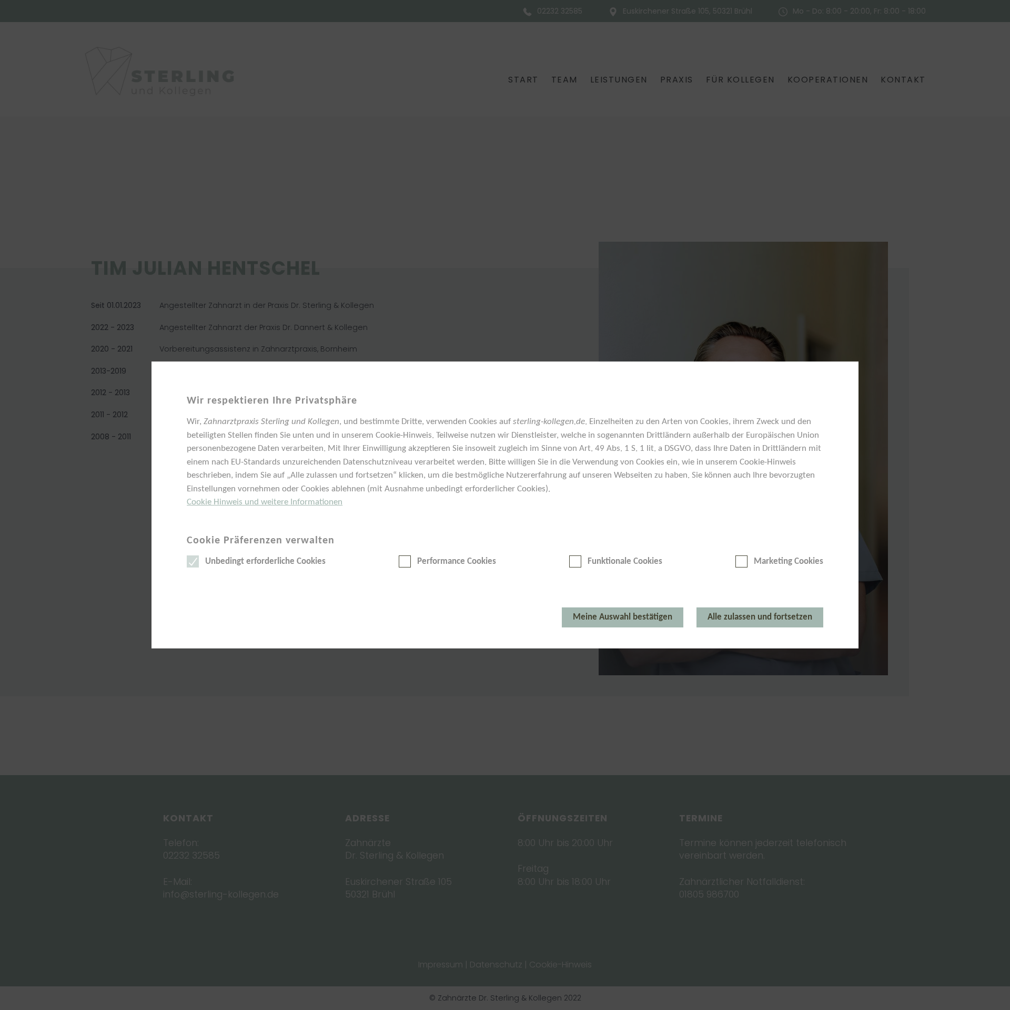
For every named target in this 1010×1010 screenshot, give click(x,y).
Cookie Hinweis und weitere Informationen (264, 502)
